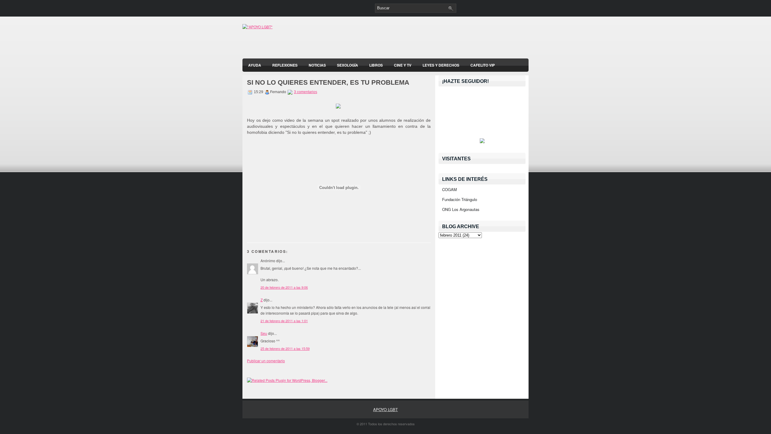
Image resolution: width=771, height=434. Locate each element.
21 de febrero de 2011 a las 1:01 (284, 320)
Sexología (347, 65)
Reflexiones (285, 65)
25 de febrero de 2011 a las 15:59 (285, 348)
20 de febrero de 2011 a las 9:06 (284, 287)
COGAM (449, 189)
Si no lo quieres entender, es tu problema (328, 82)
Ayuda (254, 65)
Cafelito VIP (482, 65)
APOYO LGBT (385, 409)
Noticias (317, 65)
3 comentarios (305, 92)
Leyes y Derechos (441, 65)
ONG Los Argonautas (460, 209)
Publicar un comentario (266, 360)
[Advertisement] (458, 39)
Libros (376, 65)
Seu (264, 333)
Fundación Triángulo (459, 199)
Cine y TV (402, 65)
